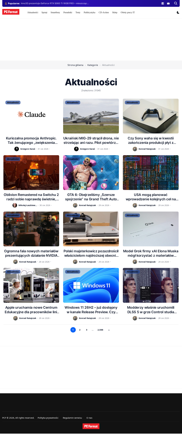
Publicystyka (89, 12)
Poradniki (67, 12)
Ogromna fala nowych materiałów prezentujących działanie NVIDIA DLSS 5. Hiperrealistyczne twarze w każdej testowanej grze (31, 253)
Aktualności (32, 12)
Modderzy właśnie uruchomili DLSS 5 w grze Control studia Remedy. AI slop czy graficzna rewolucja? (151, 309)
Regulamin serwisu (72, 417)
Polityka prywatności (48, 417)
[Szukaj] (175, 3)
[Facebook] (162, 3)
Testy (78, 12)
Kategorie (92, 65)
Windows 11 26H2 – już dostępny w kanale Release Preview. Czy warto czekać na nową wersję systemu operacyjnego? (91, 309)
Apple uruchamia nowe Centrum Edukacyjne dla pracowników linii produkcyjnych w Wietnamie (31, 309)
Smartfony (55, 12)
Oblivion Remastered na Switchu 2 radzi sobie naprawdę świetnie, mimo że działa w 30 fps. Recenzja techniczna (31, 197)
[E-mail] (168, 3)
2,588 (100, 329)
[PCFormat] (91, 426)
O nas (89, 417)
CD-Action (104, 12)
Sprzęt (44, 12)
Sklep (114, 12)
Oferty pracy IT (128, 12)
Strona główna (75, 65)
